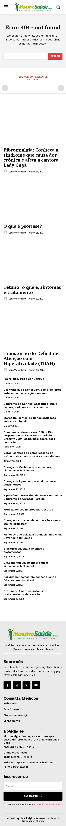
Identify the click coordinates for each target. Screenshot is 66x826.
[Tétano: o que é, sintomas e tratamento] (33, 260)
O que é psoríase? (23, 226)
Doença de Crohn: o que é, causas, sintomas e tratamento (28, 468)
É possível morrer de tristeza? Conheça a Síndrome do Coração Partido (33, 497)
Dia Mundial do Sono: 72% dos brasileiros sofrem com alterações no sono (32, 391)
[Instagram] (17, 685)
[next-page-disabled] (61, 88)
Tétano (8, 767)
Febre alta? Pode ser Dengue (24, 378)
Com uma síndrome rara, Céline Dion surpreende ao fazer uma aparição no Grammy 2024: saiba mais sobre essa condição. (30, 437)
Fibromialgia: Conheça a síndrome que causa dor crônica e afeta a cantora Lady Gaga (31, 157)
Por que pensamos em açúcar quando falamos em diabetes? (30, 578)
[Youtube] (36, 685)
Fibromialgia (11, 747)
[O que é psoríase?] (33, 199)
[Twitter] (26, 685)
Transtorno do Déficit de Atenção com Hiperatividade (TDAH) (31, 358)
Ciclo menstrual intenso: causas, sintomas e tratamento (26, 564)
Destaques (10, 757)
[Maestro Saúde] (34, 6)
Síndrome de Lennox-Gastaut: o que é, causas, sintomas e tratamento (31, 405)
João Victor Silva (17, 171)
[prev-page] (5, 88)
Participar (31, 796)
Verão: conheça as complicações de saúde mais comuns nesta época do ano (32, 454)
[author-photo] (6, 171)
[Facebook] (7, 685)
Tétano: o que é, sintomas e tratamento (32, 289)
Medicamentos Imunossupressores (28, 509)
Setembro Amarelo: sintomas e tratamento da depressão (25, 592)
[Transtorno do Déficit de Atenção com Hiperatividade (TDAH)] (33, 326)
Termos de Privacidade (48, 804)
